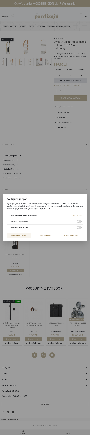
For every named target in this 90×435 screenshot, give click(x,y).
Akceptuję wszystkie (71, 236)
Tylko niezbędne (45, 236)
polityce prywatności (42, 209)
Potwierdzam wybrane (19, 236)
